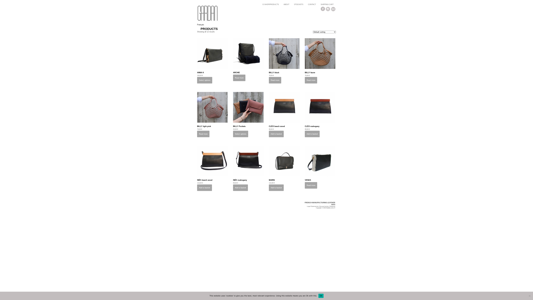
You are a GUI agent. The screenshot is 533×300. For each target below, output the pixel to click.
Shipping (332, 206)
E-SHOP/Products (271, 4)
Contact (312, 4)
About (286, 4)
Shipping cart (327, 4)
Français (200, 25)
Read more (239, 78)
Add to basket (276, 134)
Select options (204, 80)
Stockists (298, 4)
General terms (323, 206)
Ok (321, 296)
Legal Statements (312, 206)
